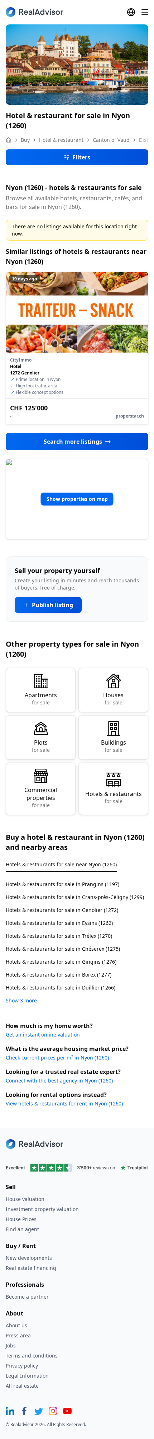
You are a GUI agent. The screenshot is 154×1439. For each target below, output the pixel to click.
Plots (41, 746)
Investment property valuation (42, 1209)
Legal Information (27, 1375)
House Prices (21, 1219)
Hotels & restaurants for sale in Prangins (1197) (62, 884)
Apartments (41, 698)
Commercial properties (40, 797)
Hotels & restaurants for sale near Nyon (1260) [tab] (61, 864)
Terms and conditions (32, 1355)
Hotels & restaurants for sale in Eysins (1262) (59, 922)
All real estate (22, 1385)
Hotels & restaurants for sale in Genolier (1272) (62, 910)
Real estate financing (31, 1268)
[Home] (8, 140)
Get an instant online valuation (43, 1034)
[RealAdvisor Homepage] (34, 12)
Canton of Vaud (111, 139)
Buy (25, 139)
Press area (18, 1335)
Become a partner (27, 1296)
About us (16, 1325)
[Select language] (131, 12)
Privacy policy (22, 1365)
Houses (113, 698)
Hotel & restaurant (61, 139)
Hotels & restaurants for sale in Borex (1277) (58, 974)
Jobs (11, 1345)
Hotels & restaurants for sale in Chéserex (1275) (63, 948)
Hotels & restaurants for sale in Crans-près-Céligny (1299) (75, 897)
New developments (29, 1257)
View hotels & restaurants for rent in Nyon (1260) (64, 1103)
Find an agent (22, 1229)
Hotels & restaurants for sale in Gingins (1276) (61, 961)
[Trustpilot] (77, 1168)
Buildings (113, 746)
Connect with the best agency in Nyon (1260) (59, 1080)
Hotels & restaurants (113, 797)
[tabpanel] (77, 938)
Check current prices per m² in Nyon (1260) (57, 1057)
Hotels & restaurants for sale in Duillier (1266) (60, 987)
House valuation (25, 1199)
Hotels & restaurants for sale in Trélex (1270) (59, 935)
